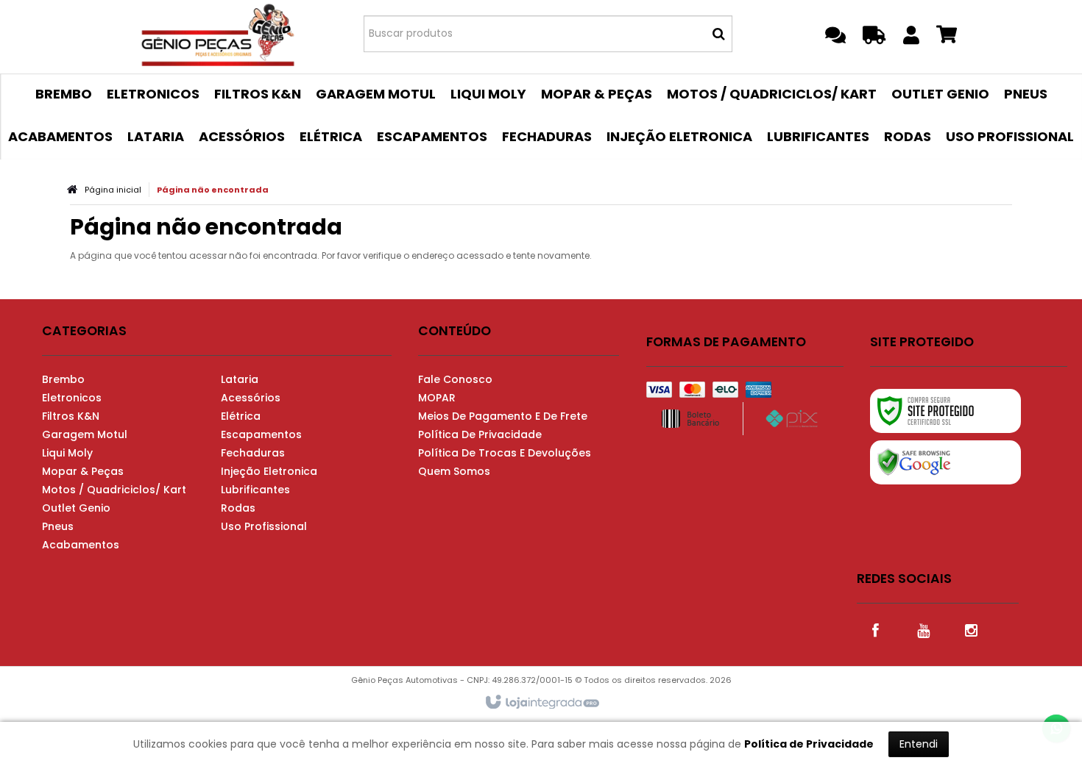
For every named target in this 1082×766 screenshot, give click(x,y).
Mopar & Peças (83, 471)
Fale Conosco (455, 379)
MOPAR (437, 397)
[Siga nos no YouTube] (923, 629)
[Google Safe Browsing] (945, 462)
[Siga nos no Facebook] (875, 629)
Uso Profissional (264, 526)
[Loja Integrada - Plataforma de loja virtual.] (541, 703)
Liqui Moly (67, 452)
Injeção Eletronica (269, 471)
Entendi (918, 744)
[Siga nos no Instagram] (970, 629)
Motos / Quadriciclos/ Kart (114, 489)
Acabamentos (80, 544)
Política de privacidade (480, 434)
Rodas (238, 508)
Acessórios (250, 397)
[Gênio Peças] (218, 33)
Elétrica (241, 416)
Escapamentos (261, 434)
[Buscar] (719, 34)
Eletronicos (72, 397)
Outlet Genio (76, 508)
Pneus (58, 526)
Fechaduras (253, 452)
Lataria (239, 379)
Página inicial (113, 190)
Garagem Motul (84, 434)
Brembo (63, 379)
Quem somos (454, 471)
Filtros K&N (70, 416)
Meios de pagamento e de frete (502, 416)
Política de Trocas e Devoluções (504, 452)
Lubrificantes (255, 489)
